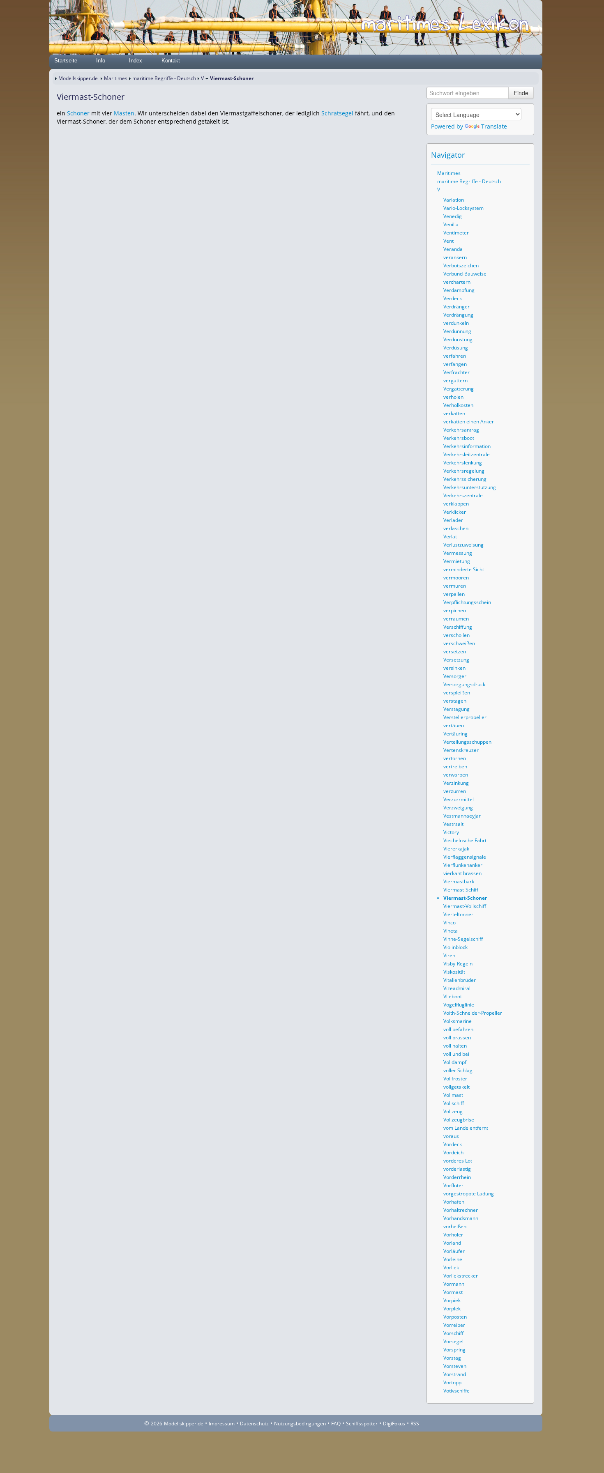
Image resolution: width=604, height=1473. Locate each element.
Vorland (452, 1242)
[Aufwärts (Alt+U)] (501, 155)
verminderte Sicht (463, 569)
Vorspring (454, 1349)
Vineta (450, 930)
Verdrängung (458, 314)
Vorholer (453, 1234)
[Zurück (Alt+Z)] (512, 155)
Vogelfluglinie (458, 1004)
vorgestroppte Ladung (468, 1193)
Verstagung (456, 708)
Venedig (452, 216)
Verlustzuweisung (463, 544)
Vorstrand (454, 1374)
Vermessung (457, 552)
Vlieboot (452, 996)
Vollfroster (455, 1078)
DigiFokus (394, 1423)
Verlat (450, 536)
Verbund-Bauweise (464, 273)
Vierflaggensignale (464, 856)
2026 (156, 1423)
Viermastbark (458, 881)
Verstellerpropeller (464, 717)
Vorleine (452, 1259)
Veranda (453, 249)
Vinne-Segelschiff (463, 938)
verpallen (454, 594)
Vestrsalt (453, 823)
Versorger (454, 676)
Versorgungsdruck (464, 684)
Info (100, 60)
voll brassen (457, 1037)
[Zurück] (74, 138)
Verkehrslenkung (462, 462)
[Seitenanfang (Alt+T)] (62, 138)
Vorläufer (454, 1251)
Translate (494, 126)
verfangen (455, 364)
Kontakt (170, 60)
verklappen (456, 503)
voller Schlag (458, 1070)
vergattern (455, 380)
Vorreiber (454, 1324)
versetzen (454, 651)
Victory (451, 832)
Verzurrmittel (458, 799)
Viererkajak (456, 848)
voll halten (455, 1045)
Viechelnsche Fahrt (464, 840)
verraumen (456, 618)
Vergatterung (458, 388)
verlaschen (455, 528)
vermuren (454, 585)
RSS (414, 1423)
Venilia (451, 224)
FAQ (336, 1423)
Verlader (453, 520)
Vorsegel (453, 1341)
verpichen (454, 610)
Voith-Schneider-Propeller (472, 1012)
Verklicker (454, 511)
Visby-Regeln (458, 963)
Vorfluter (453, 1185)
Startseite (65, 60)
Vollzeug (453, 1111)
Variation (453, 199)
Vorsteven (454, 1366)
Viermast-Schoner (465, 897)
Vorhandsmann (460, 1218)
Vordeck (452, 1144)
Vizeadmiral (456, 988)
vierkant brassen (462, 873)
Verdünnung (457, 331)
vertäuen (453, 725)
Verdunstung (458, 339)
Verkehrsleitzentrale (466, 454)
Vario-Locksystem (463, 208)
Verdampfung (459, 290)
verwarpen (455, 774)
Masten (124, 113)
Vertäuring (455, 733)
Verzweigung (458, 807)
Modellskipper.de (78, 78)
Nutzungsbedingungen (300, 1423)
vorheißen (454, 1226)
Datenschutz (254, 1423)
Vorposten (455, 1316)
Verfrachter (456, 372)
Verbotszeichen (461, 265)
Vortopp (452, 1382)
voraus (451, 1136)
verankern (455, 257)
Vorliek (451, 1267)
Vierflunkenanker (462, 865)
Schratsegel (337, 113)
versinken (454, 667)
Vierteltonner (458, 914)
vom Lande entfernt (465, 1127)
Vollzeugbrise (458, 1119)
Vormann (453, 1283)
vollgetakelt (456, 1086)
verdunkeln (456, 322)
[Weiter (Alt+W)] (524, 155)
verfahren (454, 355)
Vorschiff (453, 1333)
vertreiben (455, 766)
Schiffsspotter (362, 1423)
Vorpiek (452, 1300)
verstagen (454, 700)
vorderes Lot (457, 1160)
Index (135, 60)
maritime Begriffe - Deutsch (164, 78)
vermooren (456, 577)
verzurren (454, 791)
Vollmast (453, 1095)
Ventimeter (456, 232)
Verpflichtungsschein (467, 602)
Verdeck (452, 298)
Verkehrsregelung (463, 470)
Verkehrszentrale (463, 495)
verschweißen (459, 643)
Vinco (449, 922)
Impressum (222, 1423)
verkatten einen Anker (468, 421)
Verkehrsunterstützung (469, 487)
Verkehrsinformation (467, 446)
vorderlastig (457, 1168)
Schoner (78, 113)
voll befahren (458, 1029)
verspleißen (456, 692)
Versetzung (456, 659)
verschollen (456, 635)
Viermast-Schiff (460, 889)
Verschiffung (457, 626)
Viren (449, 955)
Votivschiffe (456, 1390)
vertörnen (454, 758)
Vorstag (452, 1357)
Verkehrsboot (458, 437)
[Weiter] (85, 138)
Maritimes (115, 78)
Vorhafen (453, 1201)
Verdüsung (455, 347)
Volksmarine (457, 1021)
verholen (453, 396)
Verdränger (456, 306)
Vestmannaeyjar (462, 815)
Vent (448, 240)
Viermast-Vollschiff (464, 906)
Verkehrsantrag (461, 429)
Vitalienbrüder (459, 980)
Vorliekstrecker (460, 1275)
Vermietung (456, 561)
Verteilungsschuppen (467, 741)
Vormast (453, 1292)
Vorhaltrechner (460, 1209)
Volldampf (454, 1062)
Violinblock (455, 947)
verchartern (456, 281)
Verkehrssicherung (464, 479)
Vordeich (453, 1152)
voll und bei (456, 1053)
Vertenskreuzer (461, 750)
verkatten (454, 413)
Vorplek (452, 1308)
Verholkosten (458, 405)
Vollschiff (453, 1103)
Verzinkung (456, 782)
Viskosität (454, 971)
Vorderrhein (457, 1177)
